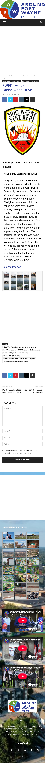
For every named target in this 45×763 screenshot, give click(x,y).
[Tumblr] (21, 99)
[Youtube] (22, 757)
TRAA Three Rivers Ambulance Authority (15, 361)
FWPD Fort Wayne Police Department (15, 353)
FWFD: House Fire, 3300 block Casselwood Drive (11, 391)
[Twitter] (10, 99)
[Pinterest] (15, 99)
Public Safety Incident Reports (18, 76)
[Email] (26, 99)
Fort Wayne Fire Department (30, 81)
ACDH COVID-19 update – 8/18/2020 (33, 391)
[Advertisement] (22, 49)
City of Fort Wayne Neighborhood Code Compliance (19, 347)
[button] (4, 22)
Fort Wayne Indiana (9, 350)
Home (4, 76)
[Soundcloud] (25, 750)
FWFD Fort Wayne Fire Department (29, 350)
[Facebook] (4, 99)
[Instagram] (12, 750)
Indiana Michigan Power (10, 356)
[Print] (32, 99)
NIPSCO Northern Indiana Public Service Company (19, 358)
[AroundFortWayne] (22, 9)
